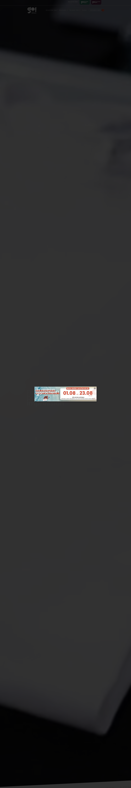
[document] (65, 394)
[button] (95, 388)
